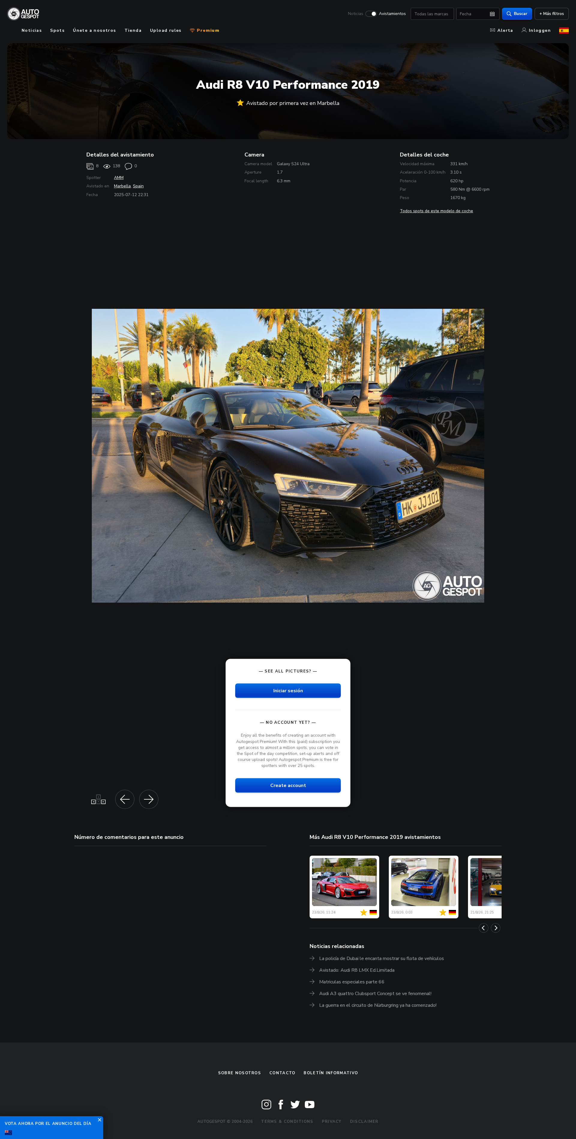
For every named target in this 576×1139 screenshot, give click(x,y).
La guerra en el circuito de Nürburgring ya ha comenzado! (377, 1005)
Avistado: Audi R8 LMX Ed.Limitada (356, 970)
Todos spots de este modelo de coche (436, 211)
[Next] (496, 928)
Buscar (520, 13)
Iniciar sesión (288, 690)
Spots (57, 30)
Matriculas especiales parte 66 (352, 982)
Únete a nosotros (94, 30)
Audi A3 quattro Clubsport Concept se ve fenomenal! (375, 993)
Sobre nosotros (239, 1073)
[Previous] (484, 928)
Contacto (282, 1073)
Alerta (505, 30)
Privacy (332, 1121)
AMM (119, 177)
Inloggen (540, 30)
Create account (288, 785)
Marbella (122, 186)
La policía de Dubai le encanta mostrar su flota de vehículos (381, 958)
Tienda (133, 30)
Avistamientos (392, 14)
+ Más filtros (551, 13)
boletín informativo (331, 1073)
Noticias (355, 14)
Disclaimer (364, 1121)
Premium (207, 30)
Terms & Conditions (287, 1121)
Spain (138, 186)
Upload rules (166, 30)
